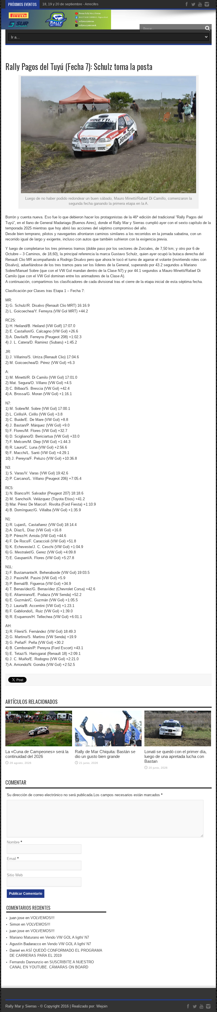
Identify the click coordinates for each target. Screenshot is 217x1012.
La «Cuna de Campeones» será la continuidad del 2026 (36, 754)
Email (11, 859)
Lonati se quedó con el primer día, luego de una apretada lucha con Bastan (175, 756)
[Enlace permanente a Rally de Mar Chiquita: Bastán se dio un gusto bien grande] (108, 745)
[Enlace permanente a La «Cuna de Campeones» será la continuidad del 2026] (38, 745)
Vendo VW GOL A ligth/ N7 (67, 937)
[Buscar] (207, 28)
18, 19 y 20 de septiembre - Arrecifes (70, 4)
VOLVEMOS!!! (43, 918)
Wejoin (101, 1006)
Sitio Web (15, 875)
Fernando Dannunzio (26, 962)
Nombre (13, 842)
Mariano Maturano (24, 937)
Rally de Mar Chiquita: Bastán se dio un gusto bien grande (105, 754)
